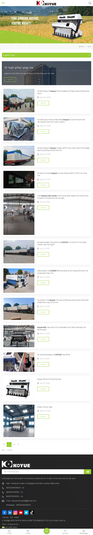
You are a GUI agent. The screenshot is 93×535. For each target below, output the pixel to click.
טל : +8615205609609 (15, 488)
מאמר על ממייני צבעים (44, 407)
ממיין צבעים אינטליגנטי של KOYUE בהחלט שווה (53, 355)
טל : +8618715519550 (14, 496)
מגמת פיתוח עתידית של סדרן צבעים (49, 379)
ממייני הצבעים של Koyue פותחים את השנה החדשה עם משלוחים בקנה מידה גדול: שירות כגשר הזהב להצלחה (62, 301)
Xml (4, 524)
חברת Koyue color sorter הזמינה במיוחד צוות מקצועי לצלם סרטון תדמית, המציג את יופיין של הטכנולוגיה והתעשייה (62, 197)
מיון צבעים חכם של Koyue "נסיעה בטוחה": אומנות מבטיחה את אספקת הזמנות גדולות (63, 92)
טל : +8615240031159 (14, 492)
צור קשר (10, 79)
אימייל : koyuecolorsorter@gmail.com (21, 501)
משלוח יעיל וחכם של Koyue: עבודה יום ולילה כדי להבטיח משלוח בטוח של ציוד (62, 174)
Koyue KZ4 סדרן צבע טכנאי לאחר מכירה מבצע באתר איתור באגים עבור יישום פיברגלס (61, 328)
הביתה (82, 46)
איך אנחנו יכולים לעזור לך (18, 67)
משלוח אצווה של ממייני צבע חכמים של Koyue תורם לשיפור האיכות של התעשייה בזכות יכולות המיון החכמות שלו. (61, 121)
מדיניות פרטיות (13, 524)
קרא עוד (43, 103)
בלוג (11, 517)
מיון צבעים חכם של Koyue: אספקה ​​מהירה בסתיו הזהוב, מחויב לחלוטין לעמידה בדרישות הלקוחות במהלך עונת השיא (63, 149)
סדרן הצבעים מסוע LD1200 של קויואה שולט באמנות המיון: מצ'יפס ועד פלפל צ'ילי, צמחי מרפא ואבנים (62, 272)
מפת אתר (5, 517)
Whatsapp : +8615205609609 (18, 505)
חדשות (16, 517)
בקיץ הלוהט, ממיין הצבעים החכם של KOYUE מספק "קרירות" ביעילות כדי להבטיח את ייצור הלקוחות (61, 243)
